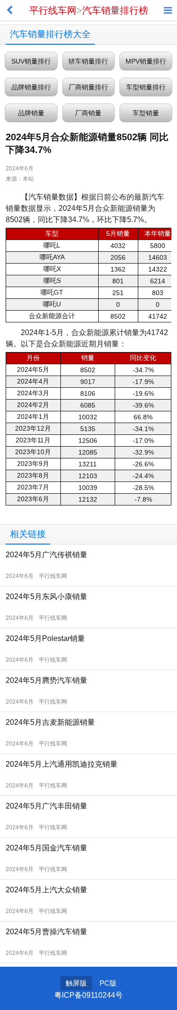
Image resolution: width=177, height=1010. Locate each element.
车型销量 (146, 113)
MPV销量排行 (146, 61)
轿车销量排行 (88, 61)
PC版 (108, 983)
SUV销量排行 (31, 61)
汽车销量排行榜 (115, 10)
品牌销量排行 (31, 87)
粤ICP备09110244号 (88, 995)
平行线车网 (52, 10)
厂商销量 (88, 113)
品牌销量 (31, 113)
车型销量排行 (146, 87)
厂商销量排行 (88, 87)
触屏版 (76, 983)
